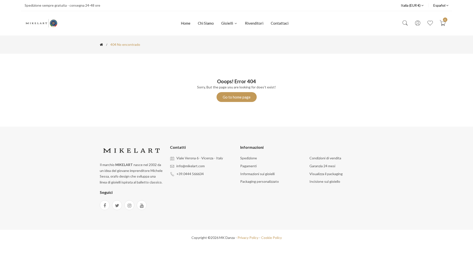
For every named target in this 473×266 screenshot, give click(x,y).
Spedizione (248, 158)
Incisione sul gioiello (324, 181)
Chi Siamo (206, 23)
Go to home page (237, 97)
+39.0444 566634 (190, 174)
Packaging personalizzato (259, 181)
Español (439, 5)
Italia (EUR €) (411, 5)
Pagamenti (248, 166)
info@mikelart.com (190, 166)
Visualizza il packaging (326, 174)
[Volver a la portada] (101, 44)
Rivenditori (254, 23)
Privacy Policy (247, 237)
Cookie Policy (271, 237)
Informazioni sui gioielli (257, 174)
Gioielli (227, 23)
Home (185, 23)
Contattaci (279, 23)
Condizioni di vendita (325, 158)
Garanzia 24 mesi (322, 166)
